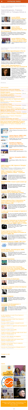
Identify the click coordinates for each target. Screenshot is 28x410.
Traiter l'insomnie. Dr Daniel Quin (10, 279)
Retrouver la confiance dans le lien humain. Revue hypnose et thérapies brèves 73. (12, 340)
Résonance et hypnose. (7, 296)
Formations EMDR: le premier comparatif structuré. (12, 323)
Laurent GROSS (10, 317)
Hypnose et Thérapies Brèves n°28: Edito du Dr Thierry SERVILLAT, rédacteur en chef (13, 110)
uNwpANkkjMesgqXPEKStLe (7, 95)
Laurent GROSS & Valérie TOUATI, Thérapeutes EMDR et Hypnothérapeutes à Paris (19, 40)
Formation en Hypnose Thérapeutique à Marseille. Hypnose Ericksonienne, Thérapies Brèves (18, 146)
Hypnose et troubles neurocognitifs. (9, 329)
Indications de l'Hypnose (6, 106)
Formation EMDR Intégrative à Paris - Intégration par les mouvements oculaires (12, 191)
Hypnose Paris (14, 1)
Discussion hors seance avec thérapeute (10, 89)
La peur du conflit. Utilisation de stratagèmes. (11, 336)
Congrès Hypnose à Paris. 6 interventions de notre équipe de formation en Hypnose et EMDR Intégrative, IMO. (13, 202)
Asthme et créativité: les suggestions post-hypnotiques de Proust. (14, 326)
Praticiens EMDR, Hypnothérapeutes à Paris (18, 151)
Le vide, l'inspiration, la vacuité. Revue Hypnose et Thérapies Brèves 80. (12, 316)
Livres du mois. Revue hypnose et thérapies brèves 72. (13, 347)
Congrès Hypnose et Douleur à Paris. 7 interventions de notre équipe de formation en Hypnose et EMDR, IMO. (13, 232)
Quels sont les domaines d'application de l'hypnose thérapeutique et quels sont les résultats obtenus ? (12, 122)
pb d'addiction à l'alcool (6, 104)
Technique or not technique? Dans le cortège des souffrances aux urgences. (12, 344)
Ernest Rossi (16, 396)
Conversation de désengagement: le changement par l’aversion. (11, 304)
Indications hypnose (5, 92)
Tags (17, 404)
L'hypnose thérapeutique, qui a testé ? (9, 118)
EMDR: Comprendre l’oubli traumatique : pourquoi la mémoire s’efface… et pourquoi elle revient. (13, 172)
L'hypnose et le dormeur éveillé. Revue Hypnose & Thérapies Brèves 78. (12, 320)
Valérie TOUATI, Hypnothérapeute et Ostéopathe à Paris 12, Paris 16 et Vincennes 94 (14, 66)
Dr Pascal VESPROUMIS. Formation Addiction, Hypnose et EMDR (19, 386)
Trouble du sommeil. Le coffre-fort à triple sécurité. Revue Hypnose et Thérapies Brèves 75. (14, 333)
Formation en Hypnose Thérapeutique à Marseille (16, 143)
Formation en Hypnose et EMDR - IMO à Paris (13, 241)
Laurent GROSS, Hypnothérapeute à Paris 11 (13, 51)
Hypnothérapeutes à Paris (16, 149)
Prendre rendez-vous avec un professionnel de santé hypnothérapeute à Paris (18, 139)
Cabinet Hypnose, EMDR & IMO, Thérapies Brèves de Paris (17, 136)
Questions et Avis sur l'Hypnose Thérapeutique (11, 90)
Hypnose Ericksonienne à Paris (17, 128)
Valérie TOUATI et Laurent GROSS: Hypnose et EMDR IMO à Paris (19, 374)
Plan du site (12, 404)
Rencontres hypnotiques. (8, 259)
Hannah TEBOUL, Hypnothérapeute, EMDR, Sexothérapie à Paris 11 (12, 250)
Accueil (2, 6)
